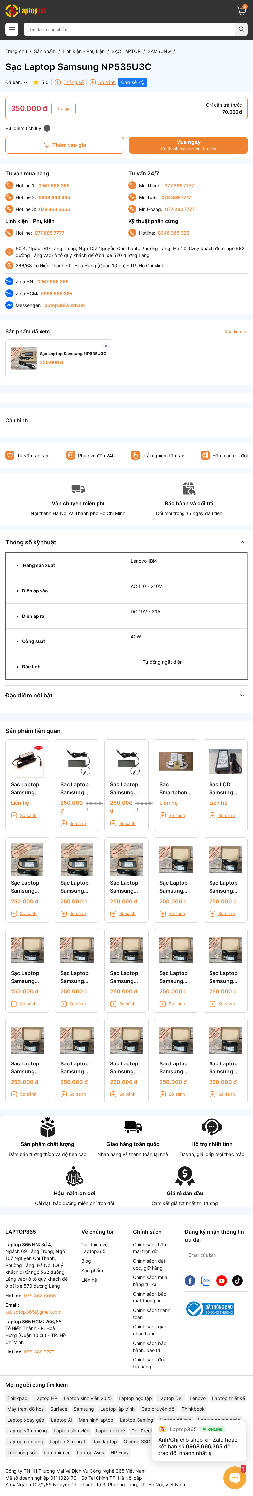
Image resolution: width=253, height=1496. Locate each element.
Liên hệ (89, 1280)
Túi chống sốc (22, 1452)
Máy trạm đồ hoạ (25, 1409)
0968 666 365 (54, 197)
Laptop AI (61, 1420)
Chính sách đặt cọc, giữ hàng (149, 1264)
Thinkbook (193, 1409)
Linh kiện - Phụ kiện (84, 51)
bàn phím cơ (57, 1452)
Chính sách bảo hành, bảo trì (149, 1346)
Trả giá (63, 108)
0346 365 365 (173, 233)
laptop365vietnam (64, 305)
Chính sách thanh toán (151, 1313)
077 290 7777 (180, 209)
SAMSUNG (159, 51)
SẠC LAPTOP (126, 51)
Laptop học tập (135, 1398)
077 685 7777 (49, 233)
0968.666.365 (204, 1446)
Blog (86, 1261)
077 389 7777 (179, 185)
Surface (58, 1409)
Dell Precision (145, 1430)
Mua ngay (188, 145)
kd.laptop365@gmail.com (33, 1312)
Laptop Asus (90, 1452)
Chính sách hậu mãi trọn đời (149, 1248)
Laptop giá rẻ (110, 1430)
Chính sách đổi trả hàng (149, 1363)
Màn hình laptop (96, 1420)
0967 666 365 (54, 185)
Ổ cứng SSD (137, 1441)
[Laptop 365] (25, 10)
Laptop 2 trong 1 (68, 1441)
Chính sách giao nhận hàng (150, 1330)
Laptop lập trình (117, 1409)
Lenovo (198, 1398)
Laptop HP (45, 1398)
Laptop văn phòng (27, 1430)
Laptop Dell (170, 1398)
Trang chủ (16, 51)
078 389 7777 (176, 197)
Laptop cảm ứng (25, 1441)
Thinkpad (17, 1398)
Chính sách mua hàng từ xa (150, 1280)
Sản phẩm (45, 51)
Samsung (84, 1409)
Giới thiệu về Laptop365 (94, 1248)
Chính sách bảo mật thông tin (149, 1297)
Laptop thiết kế (228, 1398)
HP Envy (120, 1452)
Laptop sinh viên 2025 (88, 1398)
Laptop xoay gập (25, 1420)
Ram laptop (104, 1441)
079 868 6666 (54, 209)
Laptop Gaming (136, 1420)
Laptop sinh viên (71, 1430)
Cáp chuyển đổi (158, 1409)
